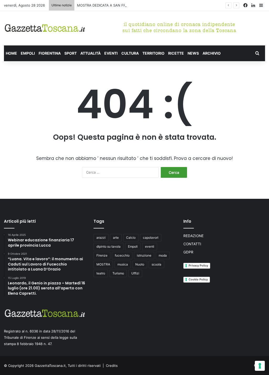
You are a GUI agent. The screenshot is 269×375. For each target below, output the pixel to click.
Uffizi (135, 273)
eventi (149, 246)
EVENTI (111, 53)
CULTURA (130, 53)
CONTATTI (192, 244)
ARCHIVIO (212, 53)
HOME (11, 53)
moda (163, 255)
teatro (100, 273)
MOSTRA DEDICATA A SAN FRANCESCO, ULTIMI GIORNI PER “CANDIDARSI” (138, 5)
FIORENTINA (50, 53)
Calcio (131, 237)
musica (122, 264)
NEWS (193, 53)
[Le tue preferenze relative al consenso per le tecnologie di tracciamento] (260, 366)
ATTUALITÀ (90, 53)
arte (116, 237)
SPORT (70, 53)
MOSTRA (103, 264)
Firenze (101, 255)
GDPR (188, 252)
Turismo (118, 273)
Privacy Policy (198, 265)
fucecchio (122, 255)
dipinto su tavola (108, 246)
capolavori (150, 237)
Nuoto (139, 264)
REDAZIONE (193, 236)
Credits (112, 365)
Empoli (133, 246)
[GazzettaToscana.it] (45, 28)
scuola (156, 264)
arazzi (101, 237)
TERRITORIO (153, 53)
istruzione (144, 255)
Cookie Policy (198, 279)
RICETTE (176, 53)
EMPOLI (28, 53)
